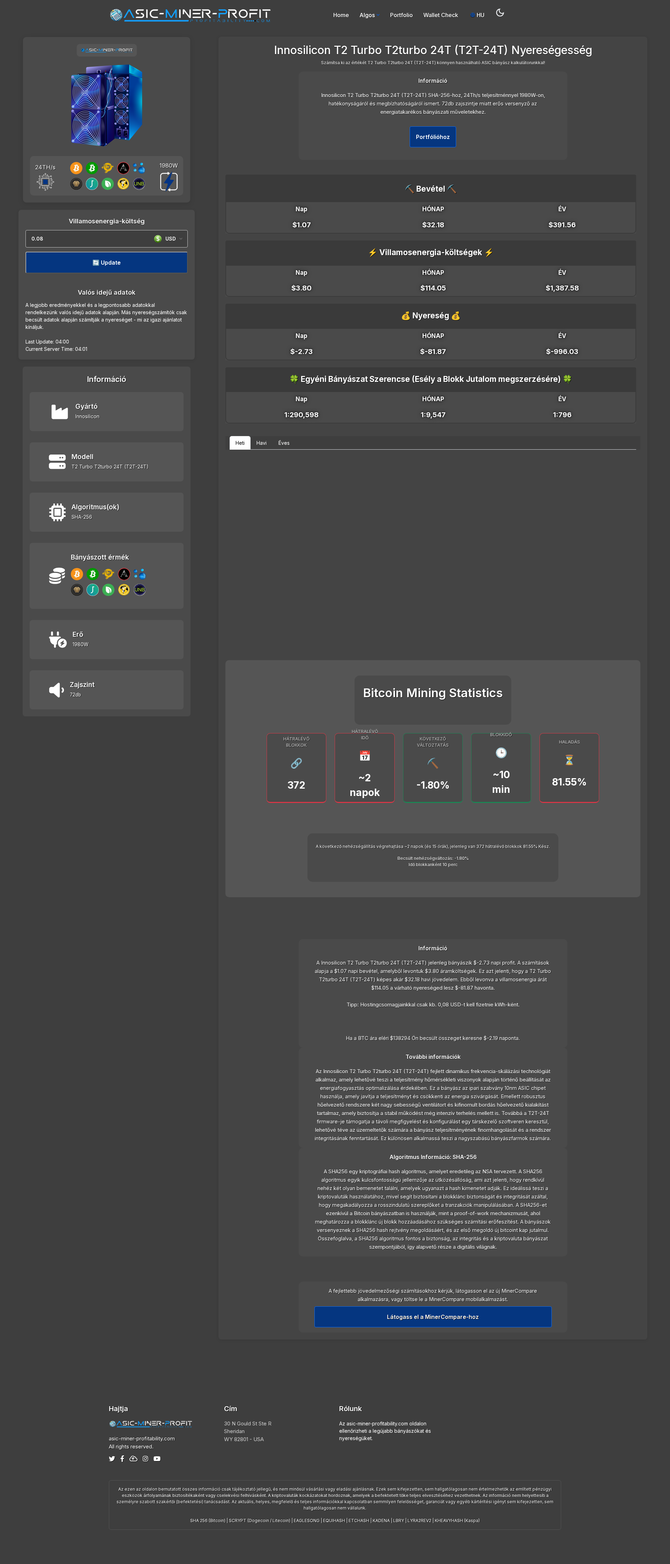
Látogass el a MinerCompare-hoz (433, 1316)
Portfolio (401, 15)
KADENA (381, 1520)
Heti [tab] (240, 443)
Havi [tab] (261, 443)
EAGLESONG (307, 1520)
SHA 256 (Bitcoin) (207, 1520)
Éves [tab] (284, 443)
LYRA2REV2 (419, 1520)
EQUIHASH (334, 1520)
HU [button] (479, 15)
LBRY (398, 1520)
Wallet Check (440, 15)
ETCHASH (359, 1520)
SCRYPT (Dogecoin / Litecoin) (259, 1520)
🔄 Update (106, 262)
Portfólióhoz (433, 136)
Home (341, 15)
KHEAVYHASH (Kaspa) (457, 1520)
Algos (367, 15)
